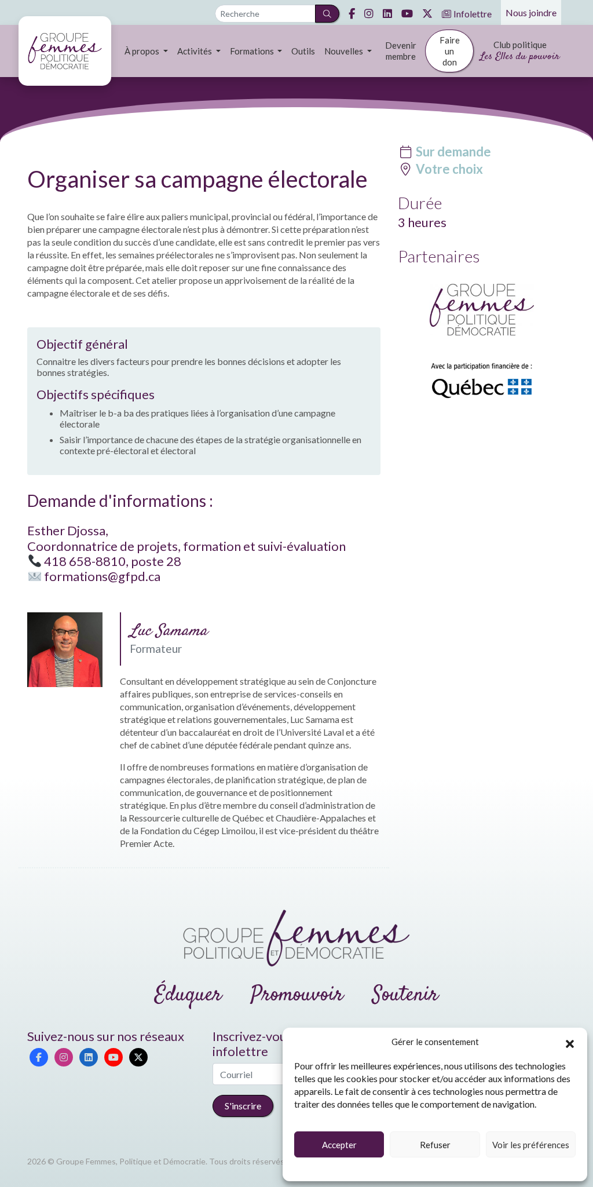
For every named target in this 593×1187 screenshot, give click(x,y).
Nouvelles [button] (344, 51)
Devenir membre (400, 50)
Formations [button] (253, 51)
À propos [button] (143, 51)
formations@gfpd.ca (102, 576)
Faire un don (450, 51)
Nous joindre (531, 12)
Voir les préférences (530, 1144)
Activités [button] (195, 51)
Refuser (435, 1144)
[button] (570, 1042)
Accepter (339, 1144)
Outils (303, 51)
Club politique (519, 51)
